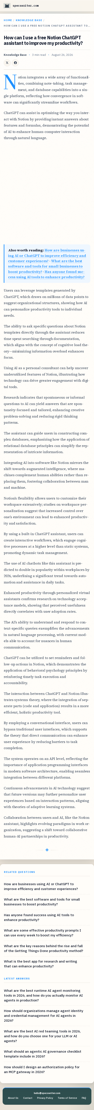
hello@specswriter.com (47, 1093)
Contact (27, 1097)
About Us (13, 1097)
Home (8, 20)
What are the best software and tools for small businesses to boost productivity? (45, 266)
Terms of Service (67, 1097)
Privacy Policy (45, 1097)
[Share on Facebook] (15, 62)
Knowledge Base (29, 20)
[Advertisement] (47, 192)
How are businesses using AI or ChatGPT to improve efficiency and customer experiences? (47, 255)
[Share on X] (7, 62)
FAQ (84, 1097)
